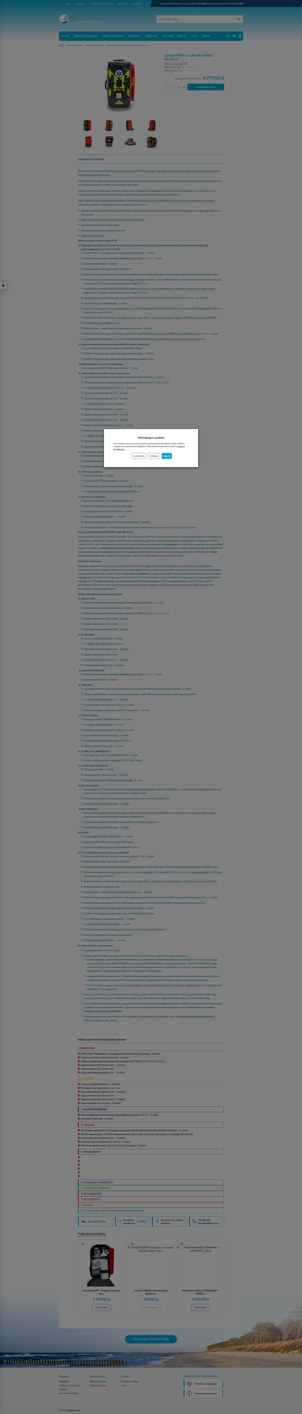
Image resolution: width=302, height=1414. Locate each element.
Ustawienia (138, 456)
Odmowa (153, 456)
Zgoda (166, 456)
